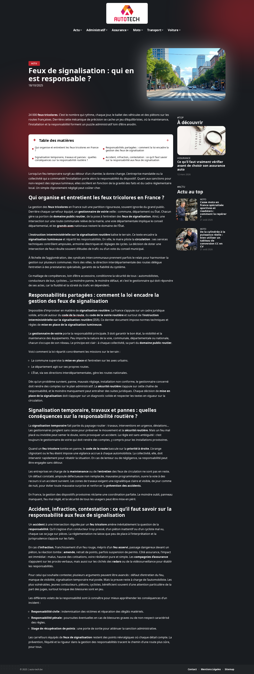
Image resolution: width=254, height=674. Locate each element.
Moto (203, 199)
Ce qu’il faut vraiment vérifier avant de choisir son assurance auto (201, 165)
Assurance (183, 158)
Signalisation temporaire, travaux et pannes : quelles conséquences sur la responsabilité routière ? (65, 158)
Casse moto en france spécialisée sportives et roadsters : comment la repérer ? (213, 209)
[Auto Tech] (127, 13)
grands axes (65, 226)
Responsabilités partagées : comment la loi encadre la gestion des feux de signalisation (137, 149)
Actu (34, 63)
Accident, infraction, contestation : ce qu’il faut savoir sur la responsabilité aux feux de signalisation (136, 158)
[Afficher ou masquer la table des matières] (121, 140)
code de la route (73, 315)
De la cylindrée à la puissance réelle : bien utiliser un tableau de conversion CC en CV (212, 239)
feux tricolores (48, 115)
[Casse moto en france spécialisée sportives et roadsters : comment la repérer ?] (186, 210)
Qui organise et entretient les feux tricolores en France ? (66, 149)
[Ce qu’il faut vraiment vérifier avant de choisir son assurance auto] (201, 140)
